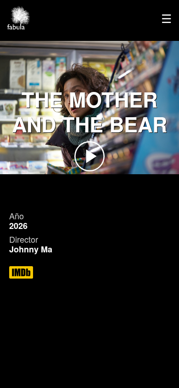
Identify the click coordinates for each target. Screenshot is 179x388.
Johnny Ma (30, 249)
